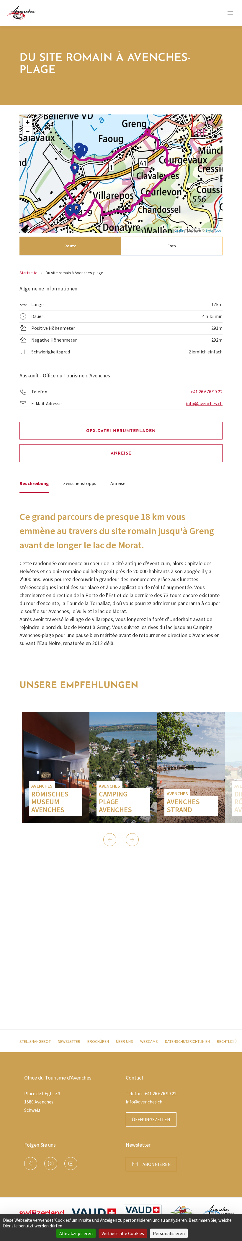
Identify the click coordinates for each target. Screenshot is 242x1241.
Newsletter (69, 1041)
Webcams (149, 1041)
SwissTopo (213, 230)
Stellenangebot (35, 1041)
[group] (55, 767)
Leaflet (179, 230)
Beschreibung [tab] (34, 483)
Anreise (121, 453)
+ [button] (28, 122)
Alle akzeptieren (76, 1233)
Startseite (28, 272)
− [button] (28, 131)
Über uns (124, 1041)
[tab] (70, 246)
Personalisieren (169, 1233)
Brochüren (98, 1041)
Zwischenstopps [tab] (79, 483)
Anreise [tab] (117, 483)
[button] (109, 839)
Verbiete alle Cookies (123, 1233)
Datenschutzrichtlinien (187, 1041)
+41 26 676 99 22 (206, 392)
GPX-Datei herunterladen (121, 431)
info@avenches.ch (204, 403)
